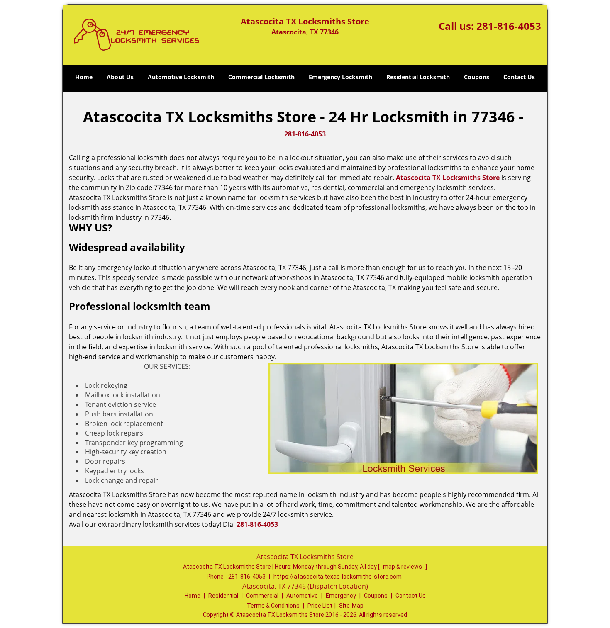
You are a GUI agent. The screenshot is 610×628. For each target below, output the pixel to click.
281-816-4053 (508, 26)
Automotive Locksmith (181, 77)
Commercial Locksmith (261, 77)
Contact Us (519, 77)
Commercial (262, 595)
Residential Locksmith (418, 77)
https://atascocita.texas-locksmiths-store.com (337, 576)
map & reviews (403, 566)
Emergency (341, 595)
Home (84, 77)
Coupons (476, 77)
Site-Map (351, 605)
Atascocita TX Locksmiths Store (448, 177)
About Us (120, 77)
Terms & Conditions (273, 605)
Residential (223, 595)
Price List (319, 605)
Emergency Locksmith (340, 77)
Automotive (302, 595)
